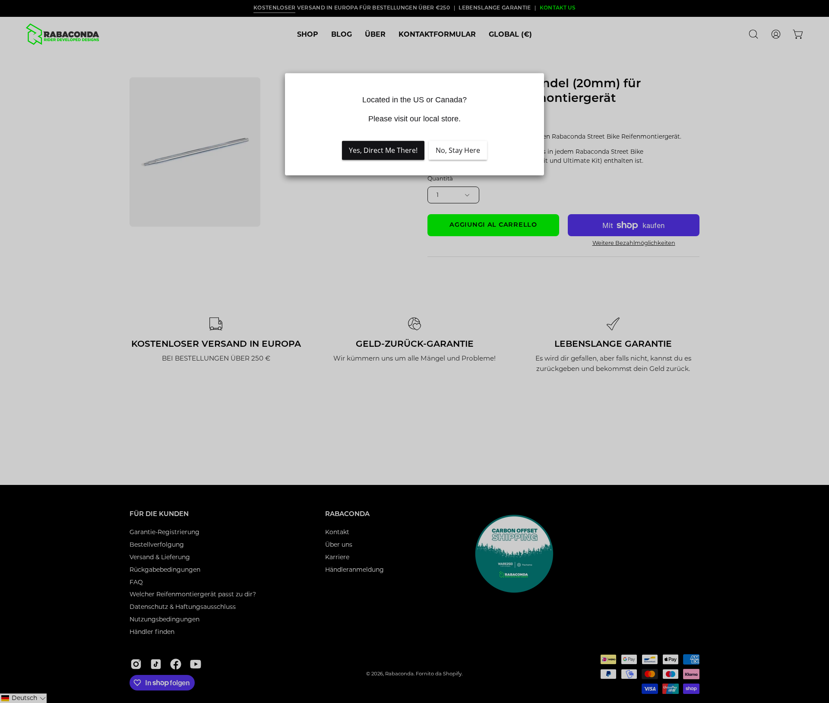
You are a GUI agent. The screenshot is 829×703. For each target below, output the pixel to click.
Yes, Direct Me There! (383, 150)
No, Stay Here (458, 150)
